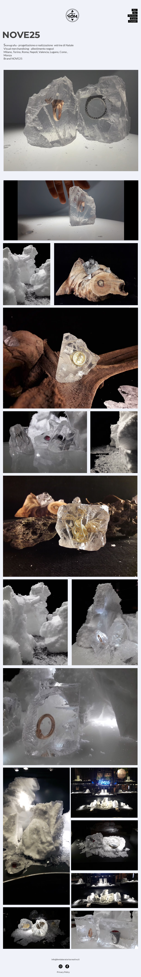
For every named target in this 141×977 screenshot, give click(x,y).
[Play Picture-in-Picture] (130, 236)
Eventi (133, 19)
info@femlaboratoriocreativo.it (65, 959)
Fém (134, 10)
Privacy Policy (63, 972)
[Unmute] (12, 236)
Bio (135, 13)
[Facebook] (67, 966)
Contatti (132, 21)
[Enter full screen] (134, 236)
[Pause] (7, 236)
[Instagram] (61, 966)
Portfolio (132, 16)
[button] (66, 902)
